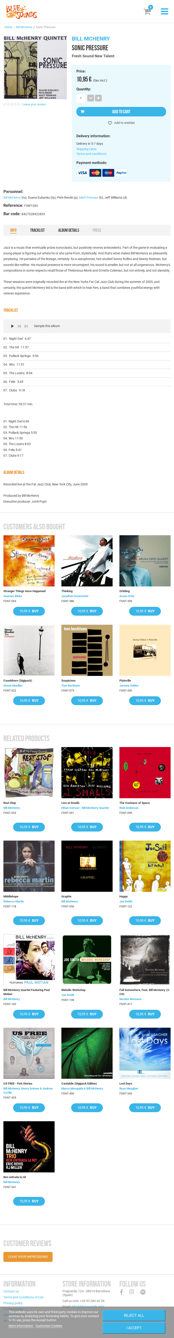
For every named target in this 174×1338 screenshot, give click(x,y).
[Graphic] (87, 866)
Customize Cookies (48, 1326)
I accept (134, 1328)
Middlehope (10, 896)
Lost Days (125, 1083)
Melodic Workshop (73, 990)
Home (8, 27)
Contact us (11, 1291)
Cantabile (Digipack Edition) (79, 1083)
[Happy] (145, 866)
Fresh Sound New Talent (93, 56)
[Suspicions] (87, 650)
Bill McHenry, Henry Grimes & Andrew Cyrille (28, 1090)
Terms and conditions (91, 154)
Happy (123, 896)
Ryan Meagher (128, 1088)
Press (97, 230)
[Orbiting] (145, 560)
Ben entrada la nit (14, 1177)
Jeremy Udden (128, 685)
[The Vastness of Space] (145, 772)
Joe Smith (125, 901)
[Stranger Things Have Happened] (29, 560)
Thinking (66, 591)
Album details (68, 230)
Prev (19, 326)
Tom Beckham (70, 685)
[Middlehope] (29, 866)
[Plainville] (145, 650)
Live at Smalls (70, 803)
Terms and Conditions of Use (23, 1297)
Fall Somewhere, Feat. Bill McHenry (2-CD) (144, 992)
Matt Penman (88, 197)
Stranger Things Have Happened (24, 591)
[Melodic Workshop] (87, 959)
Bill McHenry (24, 27)
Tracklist (37, 230)
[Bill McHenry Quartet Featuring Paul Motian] (29, 959)
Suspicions (68, 680)
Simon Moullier (13, 685)
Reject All (134, 1315)
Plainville (125, 680)
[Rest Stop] (29, 772)
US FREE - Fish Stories (17, 1083)
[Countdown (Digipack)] (29, 650)
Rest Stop (9, 803)
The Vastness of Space (134, 803)
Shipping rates (86, 149)
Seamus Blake (12, 596)
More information (21, 1326)
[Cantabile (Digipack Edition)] (87, 1053)
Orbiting (124, 591)
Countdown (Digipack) (17, 680)
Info (13, 230)
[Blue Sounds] (21, 12)
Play (12, 326)
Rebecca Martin (13, 901)
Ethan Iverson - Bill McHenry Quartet (85, 808)
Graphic (66, 896)
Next (26, 326)
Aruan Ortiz (126, 596)
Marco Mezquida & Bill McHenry (82, 1088)
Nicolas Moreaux (130, 999)
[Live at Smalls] (87, 772)
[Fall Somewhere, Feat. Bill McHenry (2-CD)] (145, 959)
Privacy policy (13, 1303)
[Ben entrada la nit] (29, 1146)
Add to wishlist (124, 123)
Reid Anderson (128, 808)
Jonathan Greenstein (74, 596)
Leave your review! (34, 104)
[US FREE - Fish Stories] (29, 1053)
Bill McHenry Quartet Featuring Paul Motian (26, 992)
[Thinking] (87, 560)
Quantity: (83, 89)
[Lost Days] (145, 1053)
